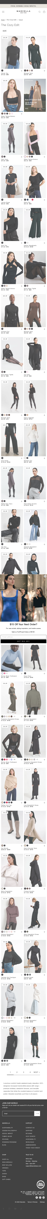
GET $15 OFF (23, 641)
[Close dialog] (45, 576)
